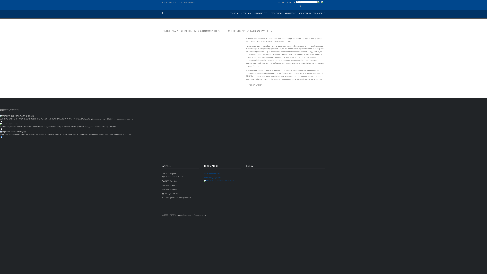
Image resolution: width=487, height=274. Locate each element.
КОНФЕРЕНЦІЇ (305, 13)
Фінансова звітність (212, 174)
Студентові (276, 13)
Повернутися (255, 85)
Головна (234, 13)
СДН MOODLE (319, 13)
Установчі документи (212, 178)
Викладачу (291, 13)
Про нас (247, 13)
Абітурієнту (261, 13)
